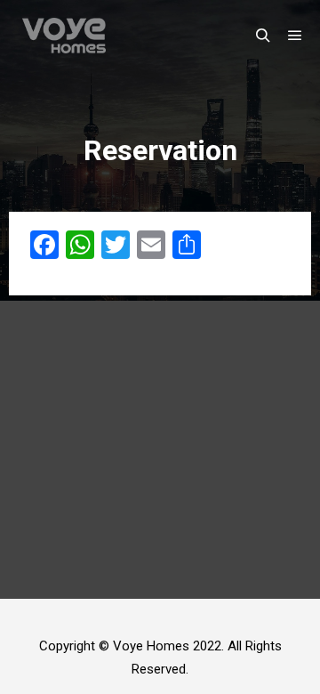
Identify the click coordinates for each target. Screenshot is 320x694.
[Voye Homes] (64, 35)
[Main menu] (295, 35)
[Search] (263, 35)
